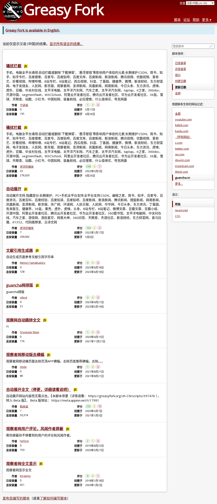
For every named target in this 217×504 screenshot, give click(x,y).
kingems (25, 476)
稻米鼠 (24, 406)
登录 (182, 3)
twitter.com (182, 149)
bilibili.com (181, 125)
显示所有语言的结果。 (66, 43)
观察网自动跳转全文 (23, 320)
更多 (205, 19)
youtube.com (183, 119)
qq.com (179, 154)
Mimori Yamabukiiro (32, 263)
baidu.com (181, 131)
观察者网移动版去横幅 (25, 354)
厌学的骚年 (27, 166)
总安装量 (180, 69)
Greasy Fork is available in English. (33, 30)
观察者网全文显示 (21, 463)
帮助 (196, 19)
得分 (178, 75)
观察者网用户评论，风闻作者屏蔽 (34, 428)
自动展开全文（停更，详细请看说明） (38, 389)
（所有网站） (183, 137)
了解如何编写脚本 (53, 498)
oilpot (23, 297)
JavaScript (181, 210)
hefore (24, 441)
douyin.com (182, 160)
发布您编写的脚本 (16, 498)
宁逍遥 (24, 105)
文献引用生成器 (19, 250)
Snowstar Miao (29, 332)
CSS (177, 216)
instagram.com (184, 166)
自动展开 (13, 188)
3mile (23, 367)
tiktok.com (181, 172)
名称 (178, 93)
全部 (178, 114)
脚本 (177, 19)
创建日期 (180, 81)
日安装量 (180, 63)
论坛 (186, 19)
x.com (178, 143)
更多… (179, 184)
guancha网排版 (19, 285)
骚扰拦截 (13, 65)
